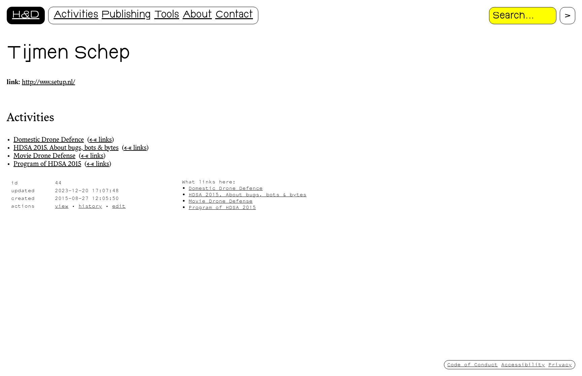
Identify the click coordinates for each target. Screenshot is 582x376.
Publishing (126, 15)
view (61, 206)
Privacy (560, 364)
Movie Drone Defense (44, 156)
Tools (166, 15)
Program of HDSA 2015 (47, 164)
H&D (25, 15)
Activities (76, 15)
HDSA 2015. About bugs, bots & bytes (66, 148)
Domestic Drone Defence (48, 140)
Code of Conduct (472, 364)
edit (119, 206)
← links (100, 140)
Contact (234, 15)
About (197, 15)
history (90, 206)
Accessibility (523, 364)
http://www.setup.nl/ (48, 82)
